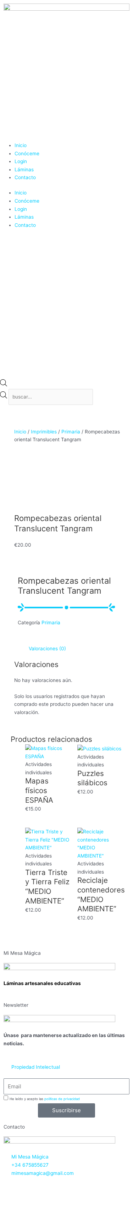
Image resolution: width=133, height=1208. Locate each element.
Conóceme (27, 153)
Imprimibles (44, 431)
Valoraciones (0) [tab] (47, 648)
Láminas (24, 169)
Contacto (25, 177)
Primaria (70, 431)
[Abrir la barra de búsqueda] (3, 384)
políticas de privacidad (62, 1099)
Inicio (21, 145)
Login (21, 161)
